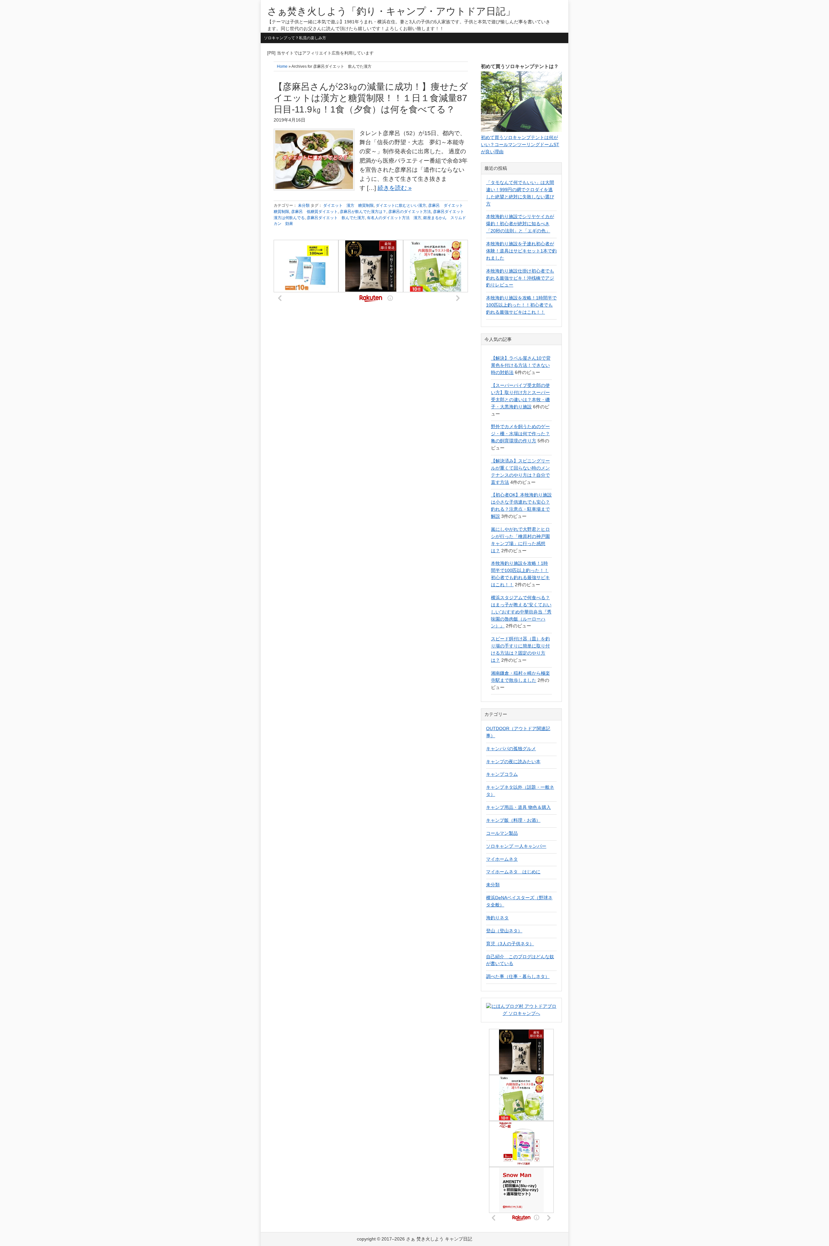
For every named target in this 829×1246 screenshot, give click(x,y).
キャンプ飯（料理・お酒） (513, 820)
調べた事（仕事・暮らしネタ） (518, 976)
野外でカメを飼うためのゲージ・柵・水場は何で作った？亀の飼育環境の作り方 (520, 433)
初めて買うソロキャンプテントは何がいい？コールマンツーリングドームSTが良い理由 (520, 144)
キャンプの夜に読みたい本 (513, 761)
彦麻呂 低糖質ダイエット (314, 211)
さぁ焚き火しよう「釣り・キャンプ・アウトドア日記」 (391, 11)
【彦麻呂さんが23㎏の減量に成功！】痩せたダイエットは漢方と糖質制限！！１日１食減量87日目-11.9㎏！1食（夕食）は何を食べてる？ (371, 98)
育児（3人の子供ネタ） (510, 943)
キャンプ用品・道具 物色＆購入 (518, 807)
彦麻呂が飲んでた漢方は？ (363, 211)
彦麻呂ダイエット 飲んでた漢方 (336, 217)
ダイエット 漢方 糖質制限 (348, 205)
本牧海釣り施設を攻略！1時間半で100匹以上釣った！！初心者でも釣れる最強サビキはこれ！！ (521, 305)
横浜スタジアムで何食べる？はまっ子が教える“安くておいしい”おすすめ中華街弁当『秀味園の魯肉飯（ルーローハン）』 (521, 612)
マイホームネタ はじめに (513, 871)
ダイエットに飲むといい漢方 (401, 205)
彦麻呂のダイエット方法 (409, 211)
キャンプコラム (502, 774)
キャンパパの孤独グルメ (511, 748)
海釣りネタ (497, 917)
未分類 (304, 205)
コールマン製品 (502, 833)
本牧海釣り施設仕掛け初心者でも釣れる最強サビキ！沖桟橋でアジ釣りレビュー (520, 278)
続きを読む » (395, 188)
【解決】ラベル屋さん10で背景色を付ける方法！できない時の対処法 (521, 365)
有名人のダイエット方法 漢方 (394, 217)
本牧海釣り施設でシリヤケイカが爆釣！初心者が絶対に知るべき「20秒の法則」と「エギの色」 (520, 223)
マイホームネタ (502, 859)
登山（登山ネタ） (504, 930)
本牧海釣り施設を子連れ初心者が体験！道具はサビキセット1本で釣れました (521, 251)
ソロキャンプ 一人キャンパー (516, 846)
